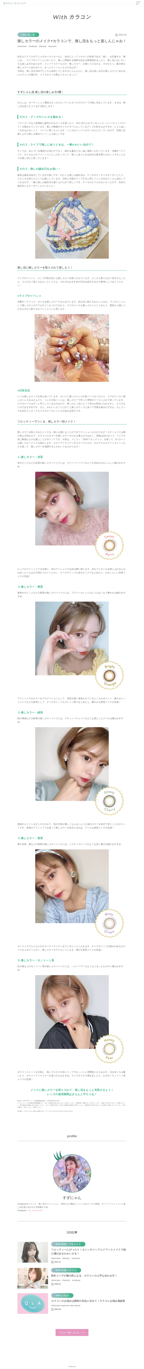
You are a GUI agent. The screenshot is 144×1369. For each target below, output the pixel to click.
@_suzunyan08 (35, 1210)
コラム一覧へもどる (69, 1332)
